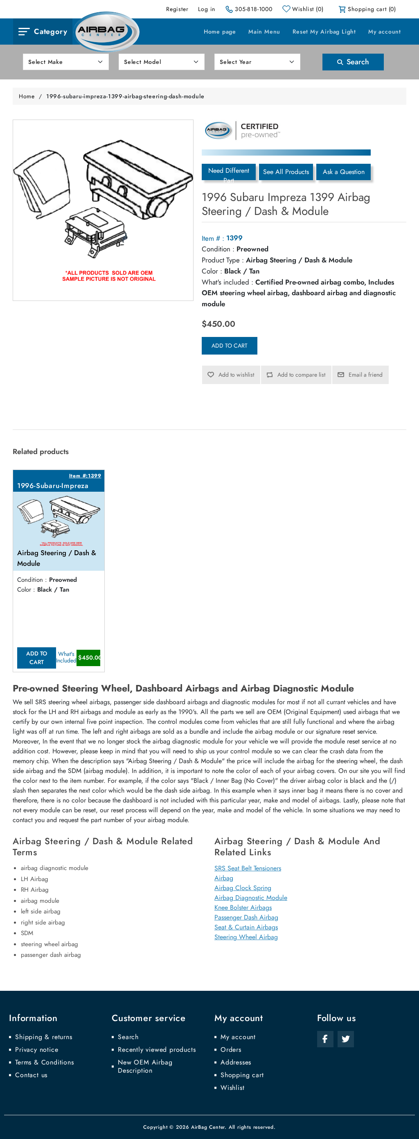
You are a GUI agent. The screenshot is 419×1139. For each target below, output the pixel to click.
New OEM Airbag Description (145, 1066)
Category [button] (50, 31)
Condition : (218, 249)
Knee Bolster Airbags (243, 907)
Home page (220, 31)
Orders (231, 1050)
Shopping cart (242, 1075)
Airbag (223, 878)
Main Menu (264, 31)
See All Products (286, 171)
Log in (206, 9)
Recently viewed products (157, 1050)
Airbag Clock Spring (242, 888)
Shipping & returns (43, 1037)
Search (357, 61)
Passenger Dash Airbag (246, 917)
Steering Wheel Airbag (246, 937)
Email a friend (366, 375)
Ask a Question (344, 171)
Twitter (346, 1039)
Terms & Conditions (44, 1062)
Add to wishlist (236, 375)
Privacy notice (36, 1050)
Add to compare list (301, 375)
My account (384, 31)
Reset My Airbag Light (324, 31)
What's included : (227, 282)
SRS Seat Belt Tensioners (247, 868)
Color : (212, 271)
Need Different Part (228, 173)
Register (177, 9)
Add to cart (230, 345)
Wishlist (232, 1088)
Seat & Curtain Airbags (246, 927)
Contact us (31, 1075)
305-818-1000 (254, 9)
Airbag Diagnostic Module (250, 897)
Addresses (236, 1062)
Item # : (213, 238)
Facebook (325, 1039)
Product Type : (223, 260)
